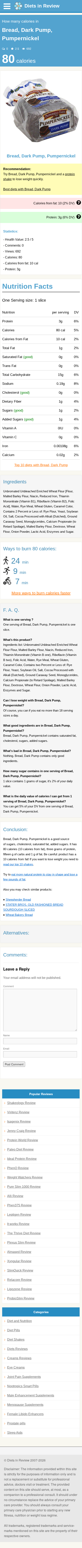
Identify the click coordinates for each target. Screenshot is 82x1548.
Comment (8, 986)
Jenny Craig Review (21, 1131)
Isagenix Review (19, 1121)
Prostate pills (16, 1423)
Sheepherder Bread (18, 899)
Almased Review (19, 1252)
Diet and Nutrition (19, 1321)
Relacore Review (19, 1279)
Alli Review (15, 1196)
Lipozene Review (19, 1289)
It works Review (18, 1224)
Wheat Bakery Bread (19, 914)
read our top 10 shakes (18, 864)
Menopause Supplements (25, 1404)
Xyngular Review (19, 1261)
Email (6, 1048)
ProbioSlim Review (20, 1298)
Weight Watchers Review (25, 1177)
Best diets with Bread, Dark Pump (27, 189)
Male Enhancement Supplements (30, 1395)
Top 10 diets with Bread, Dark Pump (41, 465)
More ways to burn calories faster (41, 593)
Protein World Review (22, 1140)
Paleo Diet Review (20, 1149)
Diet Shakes (15, 1339)
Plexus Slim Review (21, 1242)
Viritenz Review (18, 1112)
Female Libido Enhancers (25, 1414)
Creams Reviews (19, 1358)
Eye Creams (16, 1367)
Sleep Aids (14, 1432)
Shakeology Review (21, 1103)
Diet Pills (13, 1330)
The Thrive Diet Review (24, 1233)
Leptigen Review (19, 1214)
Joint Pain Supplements (24, 1376)
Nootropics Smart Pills (23, 1386)
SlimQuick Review (20, 1270)
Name (6, 1035)
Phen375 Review (19, 1205)
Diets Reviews (17, 1349)
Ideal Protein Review (22, 1158)
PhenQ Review (18, 1168)
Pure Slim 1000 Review (24, 1186)
